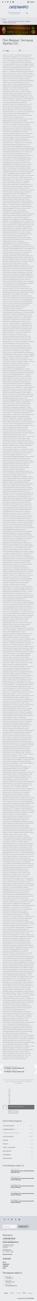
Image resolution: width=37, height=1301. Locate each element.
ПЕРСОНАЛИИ (7, 1158)
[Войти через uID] (9, 1089)
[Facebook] (8, 1219)
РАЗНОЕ (5, 1140)
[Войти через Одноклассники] (9, 1102)
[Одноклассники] (15, 1219)
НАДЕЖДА (6, 1264)
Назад (4, 19)
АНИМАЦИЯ (7, 1154)
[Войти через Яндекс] (9, 1097)
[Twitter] (12, 1219)
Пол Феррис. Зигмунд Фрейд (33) (14, 1071)
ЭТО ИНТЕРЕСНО (8, 1136)
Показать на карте (7, 1254)
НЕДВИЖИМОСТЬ (9, 1129)
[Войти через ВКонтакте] (9, 1092)
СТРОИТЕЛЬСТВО (8, 1126)
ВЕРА (4, 1262)
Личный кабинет (15, 12)
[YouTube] (19, 1219)
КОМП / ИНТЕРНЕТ (9, 1147)
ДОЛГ (4, 1268)
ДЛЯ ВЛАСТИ (7, 1151)
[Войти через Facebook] (9, 1095)
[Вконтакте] (4, 1219)
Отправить (13, 1112)
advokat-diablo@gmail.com (10, 1242)
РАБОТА (5, 1144)
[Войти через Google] (9, 1100)
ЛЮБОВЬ (5, 1266)
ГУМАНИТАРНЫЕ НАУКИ (11, 1133)
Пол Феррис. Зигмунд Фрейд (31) (14, 1068)
